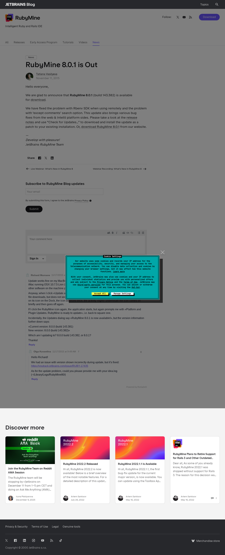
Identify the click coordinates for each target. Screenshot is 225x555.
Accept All (100, 293)
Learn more (119, 271)
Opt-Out (136, 287)
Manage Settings (122, 293)
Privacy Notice (105, 282)
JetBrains (34, 547)
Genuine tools (71, 526)
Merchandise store (207, 542)
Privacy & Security (16, 526)
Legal (55, 526)
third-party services (88, 284)
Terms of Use (130, 282)
